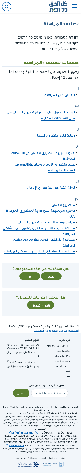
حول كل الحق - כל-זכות (58, 346)
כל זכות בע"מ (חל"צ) (25, 432)
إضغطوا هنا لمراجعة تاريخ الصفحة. (55, 330)
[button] (74, 6)
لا (30, 276)
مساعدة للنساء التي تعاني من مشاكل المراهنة (39, 251)
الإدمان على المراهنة (59, 95)
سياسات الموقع (62, 361)
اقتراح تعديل (40, 305)
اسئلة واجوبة (63, 351)
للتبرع (67, 371)
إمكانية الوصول (62, 356)
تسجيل (21, 393)
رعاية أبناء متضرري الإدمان (55, 135)
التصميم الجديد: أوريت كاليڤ (24, 362)
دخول (67, 376)
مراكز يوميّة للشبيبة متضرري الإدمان (46, 222)
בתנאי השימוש (16, 445)
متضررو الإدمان (63, 205)
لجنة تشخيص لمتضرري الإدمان (51, 188)
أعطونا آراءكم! (63, 366)
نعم (51, 276)
